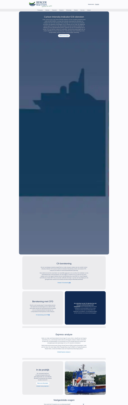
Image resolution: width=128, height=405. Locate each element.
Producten (54, 10)
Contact (89, 10)
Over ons (82, 10)
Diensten (47, 10)
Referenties (68, 10)
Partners (76, 10)
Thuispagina (40, 10)
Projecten (61, 10)
